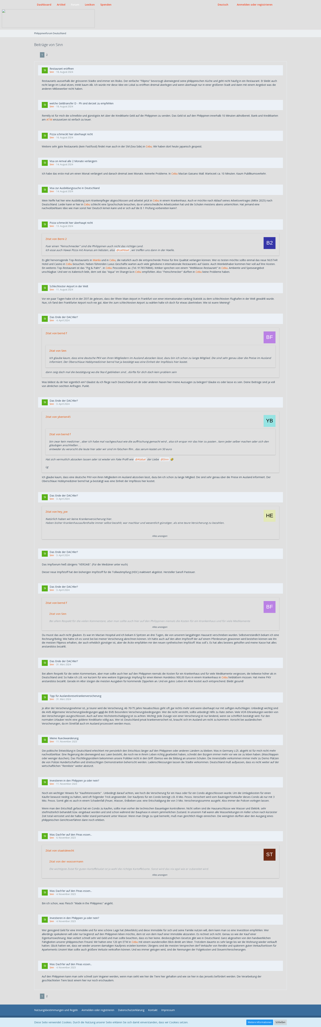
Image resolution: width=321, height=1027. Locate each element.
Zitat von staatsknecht (60, 850)
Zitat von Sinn (57, 350)
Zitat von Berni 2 (56, 239)
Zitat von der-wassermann (66, 861)
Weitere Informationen (260, 1022)
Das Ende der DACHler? (64, 317)
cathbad (124, 250)
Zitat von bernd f (56, 333)
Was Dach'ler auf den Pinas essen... (71, 834)
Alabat (141, 459)
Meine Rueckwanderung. (64, 738)
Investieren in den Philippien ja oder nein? (74, 780)
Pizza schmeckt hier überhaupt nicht (71, 134)
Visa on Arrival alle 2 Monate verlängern (73, 161)
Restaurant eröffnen (62, 68)
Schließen (280, 1022)
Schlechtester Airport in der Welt (69, 286)
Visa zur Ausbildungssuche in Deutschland (75, 188)
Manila (97, 260)
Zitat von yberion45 (58, 417)
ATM (49, 119)
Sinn (52, 72)
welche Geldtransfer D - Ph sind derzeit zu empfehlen (82, 103)
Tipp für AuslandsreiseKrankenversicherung (75, 696)
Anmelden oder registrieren (255, 4)
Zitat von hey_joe (57, 511)
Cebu (149, 146)
